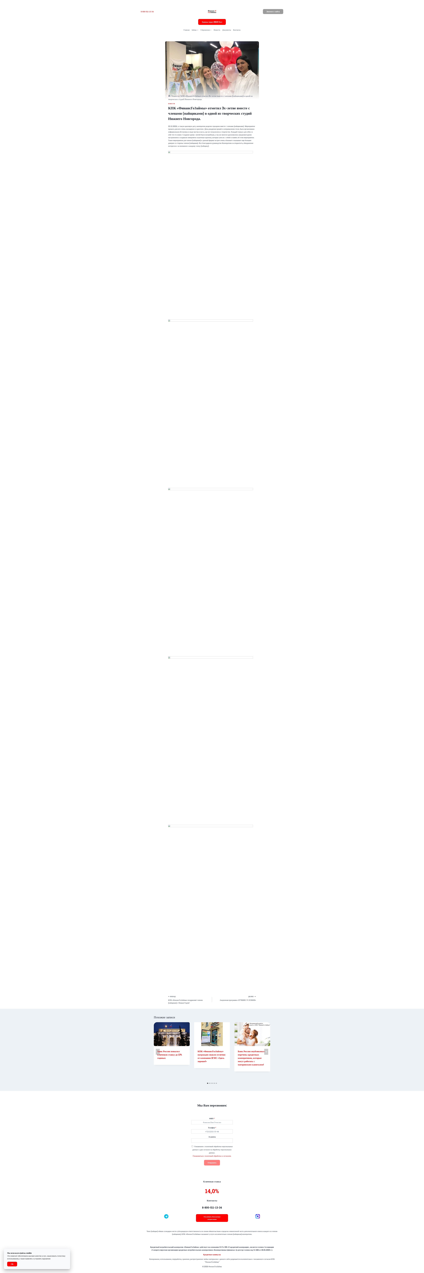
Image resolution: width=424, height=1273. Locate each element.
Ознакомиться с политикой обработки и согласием (212, 1156)
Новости (217, 30)
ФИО (212, 1118)
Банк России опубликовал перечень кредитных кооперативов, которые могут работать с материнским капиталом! (251, 1058)
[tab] (207, 1083)
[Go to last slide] (158, 1052)
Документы (226, 30)
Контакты (236, 30)
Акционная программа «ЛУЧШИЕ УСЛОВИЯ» (238, 998)
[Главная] (169, 96)
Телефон (212, 1128)
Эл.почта (212, 1137)
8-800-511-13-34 (147, 11)
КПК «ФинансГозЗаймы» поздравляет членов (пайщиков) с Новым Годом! (185, 1000)
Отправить (212, 1162)
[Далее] (266, 1052)
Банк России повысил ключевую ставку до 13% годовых (169, 1054)
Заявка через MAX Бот (212, 22)
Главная (186, 30)
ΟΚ (12, 1264)
